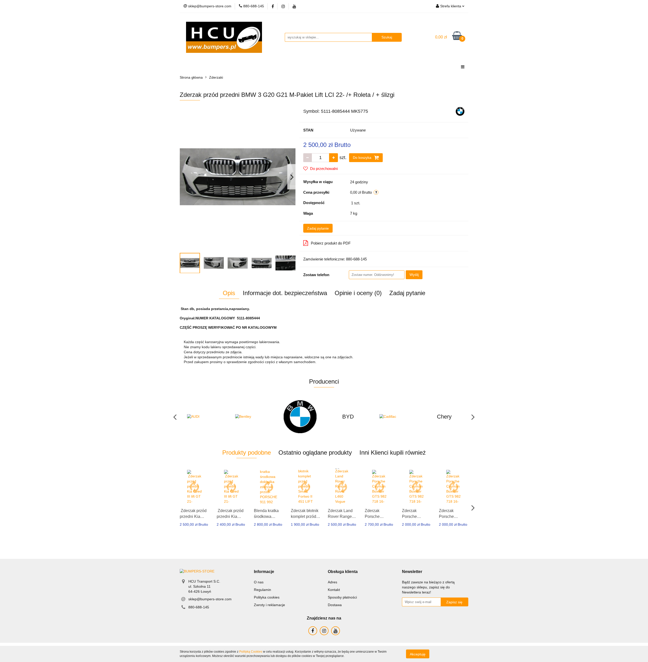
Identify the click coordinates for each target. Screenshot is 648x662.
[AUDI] (204, 417)
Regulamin (262, 590)
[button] (264, 572)
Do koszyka (362, 158)
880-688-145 (198, 607)
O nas (259, 582)
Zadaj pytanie (318, 228)
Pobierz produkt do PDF (331, 243)
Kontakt (334, 590)
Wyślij (414, 275)
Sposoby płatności (342, 597)
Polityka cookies (266, 597)
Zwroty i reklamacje (269, 605)
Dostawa (335, 605)
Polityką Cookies (250, 651)
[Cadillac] (396, 417)
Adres (332, 582)
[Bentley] (252, 417)
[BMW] (460, 111)
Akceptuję (418, 654)
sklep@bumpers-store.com (210, 599)
